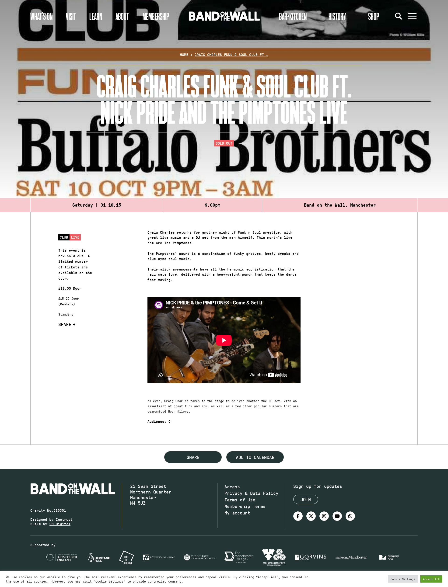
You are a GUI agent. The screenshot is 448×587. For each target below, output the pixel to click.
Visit (71, 16)
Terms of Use (239, 500)
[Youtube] (337, 516)
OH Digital (59, 523)
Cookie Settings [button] (403, 579)
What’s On (41, 16)
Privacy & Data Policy (251, 493)
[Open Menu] (412, 16)
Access (232, 486)
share (193, 457)
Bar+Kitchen (293, 16)
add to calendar (255, 457)
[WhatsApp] (350, 516)
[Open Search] (398, 16)
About (122, 16)
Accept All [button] (431, 579)
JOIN (306, 499)
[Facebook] (298, 516)
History (337, 16)
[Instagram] (324, 516)
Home (184, 54)
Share (64, 324)
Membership (156, 16)
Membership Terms (245, 506)
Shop (373, 16)
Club (64, 237)
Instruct (64, 519)
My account (237, 513)
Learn (95, 16)
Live (75, 237)
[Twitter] (311, 516)
